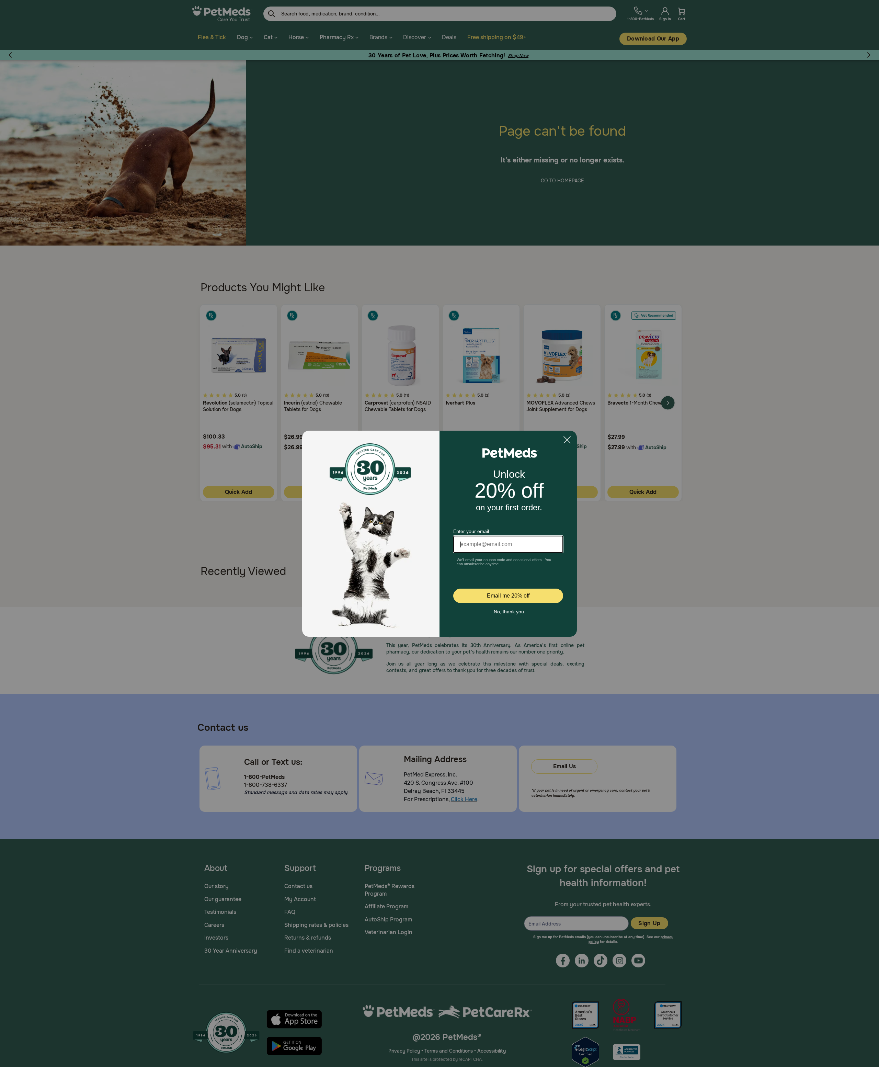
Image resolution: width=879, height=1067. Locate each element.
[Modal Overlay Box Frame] (439, 534)
